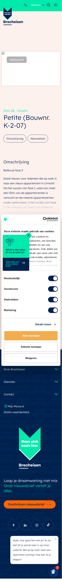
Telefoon (35, 5)
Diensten (9, 381)
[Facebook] (13, 525)
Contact (9, 394)
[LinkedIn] (25, 525)
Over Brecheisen (14, 369)
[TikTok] (48, 524)
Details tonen (43, 324)
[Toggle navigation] (46, 5)
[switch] (53, 289)
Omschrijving (14, 138)
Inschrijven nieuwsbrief (26, 504)
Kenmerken (38, 138)
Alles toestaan (31, 335)
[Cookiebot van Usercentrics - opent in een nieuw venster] (43, 219)
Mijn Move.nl (15, 406)
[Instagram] (36, 525)
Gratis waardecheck (17, 412)
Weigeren (31, 358)
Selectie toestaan (31, 346)
